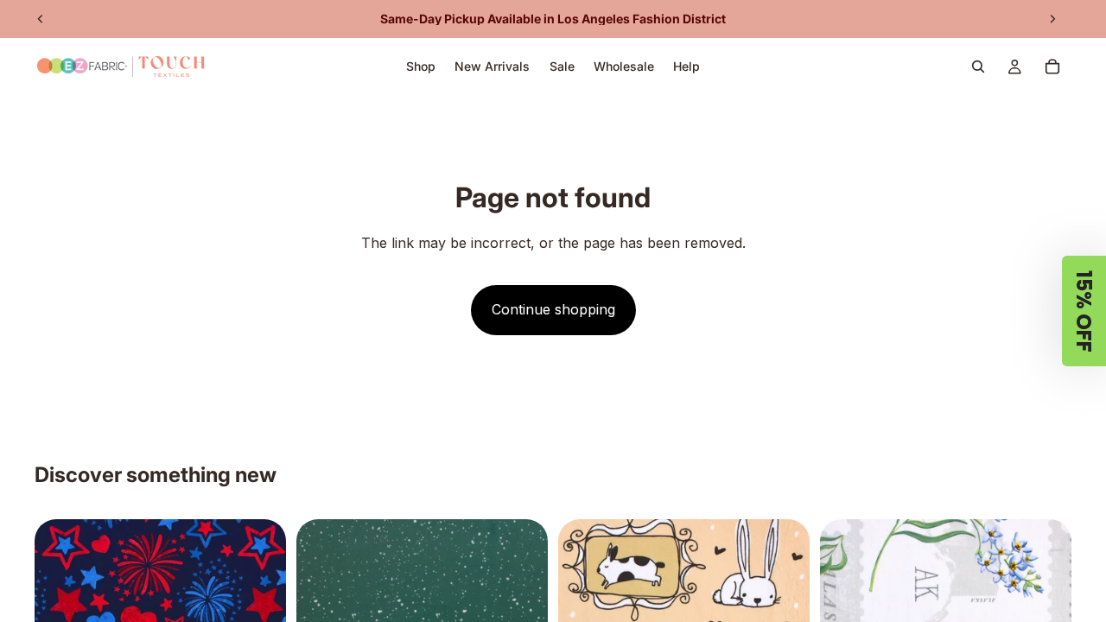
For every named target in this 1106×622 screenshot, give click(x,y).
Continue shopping (553, 309)
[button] (1084, 311)
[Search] (978, 67)
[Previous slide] (41, 19)
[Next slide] (1052, 19)
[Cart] (1052, 67)
